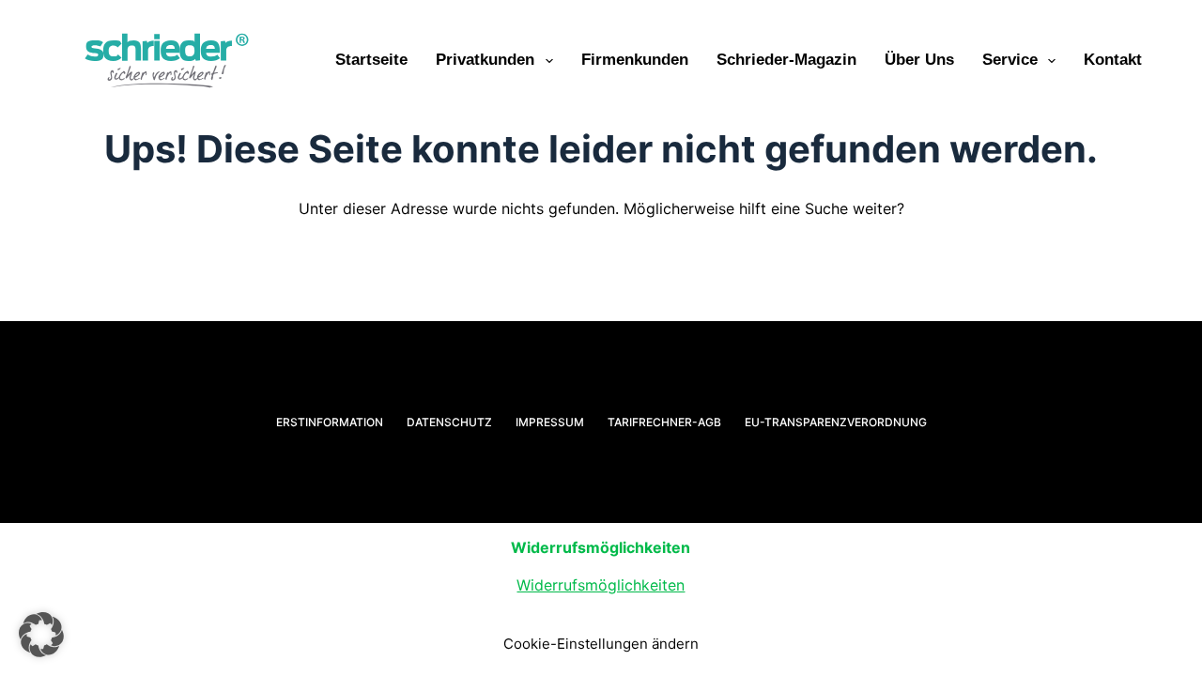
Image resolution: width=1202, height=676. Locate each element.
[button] (41, 634)
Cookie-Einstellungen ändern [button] (601, 644)
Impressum (550, 422)
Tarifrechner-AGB (664, 422)
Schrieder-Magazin (786, 60)
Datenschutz (449, 422)
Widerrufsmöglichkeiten (600, 585)
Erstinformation (329, 422)
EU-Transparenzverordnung (836, 422)
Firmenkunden (634, 60)
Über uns (919, 60)
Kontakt (1113, 60)
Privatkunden (485, 60)
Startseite (371, 60)
